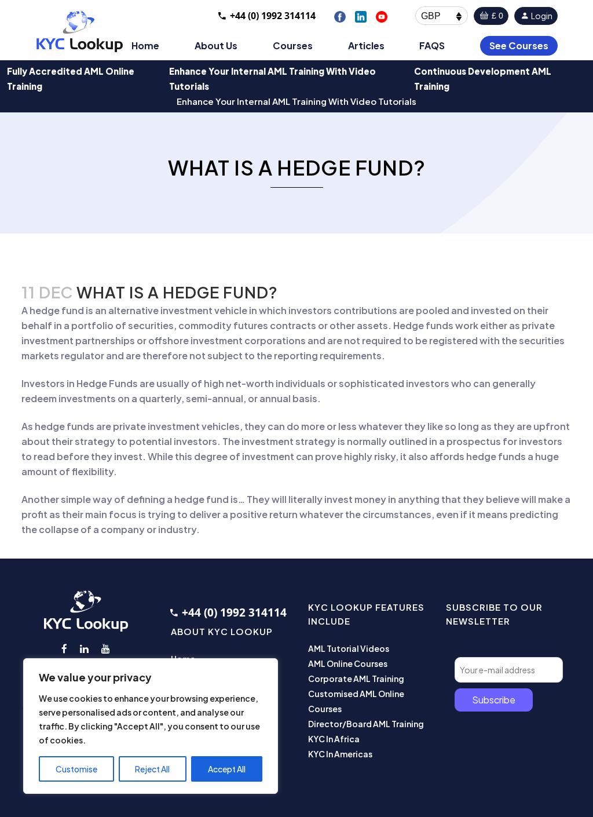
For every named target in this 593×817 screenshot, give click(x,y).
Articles (366, 45)
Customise (76, 769)
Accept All (227, 769)
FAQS (432, 45)
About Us (216, 45)
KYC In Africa (334, 739)
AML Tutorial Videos (348, 648)
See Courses (518, 45)
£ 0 (496, 15)
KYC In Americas (340, 754)
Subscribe (493, 700)
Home (145, 45)
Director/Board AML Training (366, 723)
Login (541, 15)
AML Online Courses (347, 663)
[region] (150, 726)
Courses (293, 45)
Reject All (152, 769)
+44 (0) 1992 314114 (273, 15)
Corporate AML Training (356, 678)
